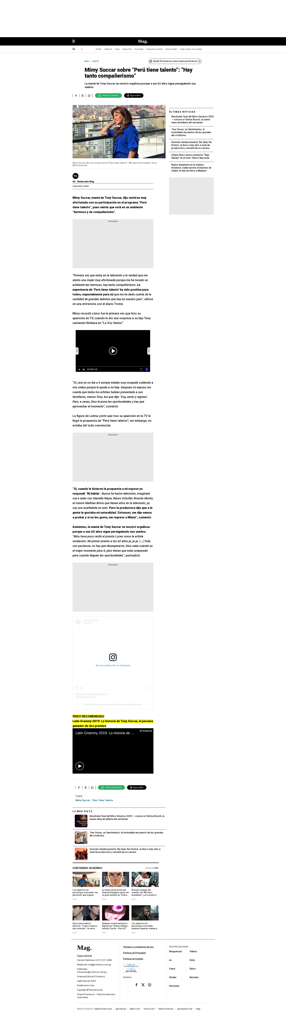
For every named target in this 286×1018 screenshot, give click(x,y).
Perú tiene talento (103, 800)
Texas (117, 49)
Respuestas (175, 951)
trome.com (149, 1009)
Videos (193, 951)
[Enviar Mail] (74, 181)
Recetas (194, 977)
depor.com (135, 1009)
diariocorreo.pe (166, 1009)
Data (192, 960)
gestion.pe (121, 1009)
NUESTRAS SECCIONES (178, 947)
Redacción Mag (85, 181)
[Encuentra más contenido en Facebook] (76, 95)
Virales (173, 977)
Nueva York (127, 49)
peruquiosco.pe (184, 1009)
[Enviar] (74, 49)
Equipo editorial (84, 956)
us (170, 960)
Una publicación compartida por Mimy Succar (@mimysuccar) (113, 704)
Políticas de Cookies (133, 959)
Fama (172, 968)
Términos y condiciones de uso (138, 947)
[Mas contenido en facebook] (136, 985)
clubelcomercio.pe (103, 1009)
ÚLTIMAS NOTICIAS (182, 112)
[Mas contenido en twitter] (143, 985)
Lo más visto (83, 811)
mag (198, 1009)
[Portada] (84, 953)
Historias (174, 986)
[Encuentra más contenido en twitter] (82, 95)
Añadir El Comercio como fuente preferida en (175, 61)
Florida (98, 49)
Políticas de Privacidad (134, 953)
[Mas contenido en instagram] (149, 985)
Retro (193, 968)
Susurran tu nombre (154, 49)
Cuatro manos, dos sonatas (191, 49)
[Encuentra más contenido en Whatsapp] (89, 95)
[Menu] (75, 41)
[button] (80, 766)
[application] (113, 751)
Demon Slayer (171, 49)
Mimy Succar (83, 800)
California (108, 49)
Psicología (139, 49)
